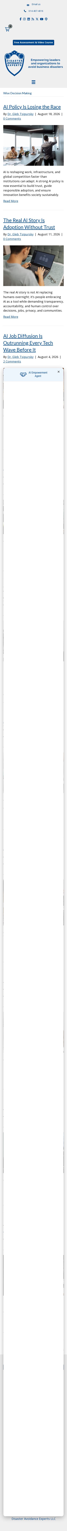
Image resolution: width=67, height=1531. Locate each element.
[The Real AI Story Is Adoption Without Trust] (33, 265)
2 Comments (12, 361)
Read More (10, 201)
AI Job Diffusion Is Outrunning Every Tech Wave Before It (28, 343)
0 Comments (12, 118)
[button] (7, 29)
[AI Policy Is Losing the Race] (33, 145)
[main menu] (33, 82)
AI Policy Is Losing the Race (32, 107)
